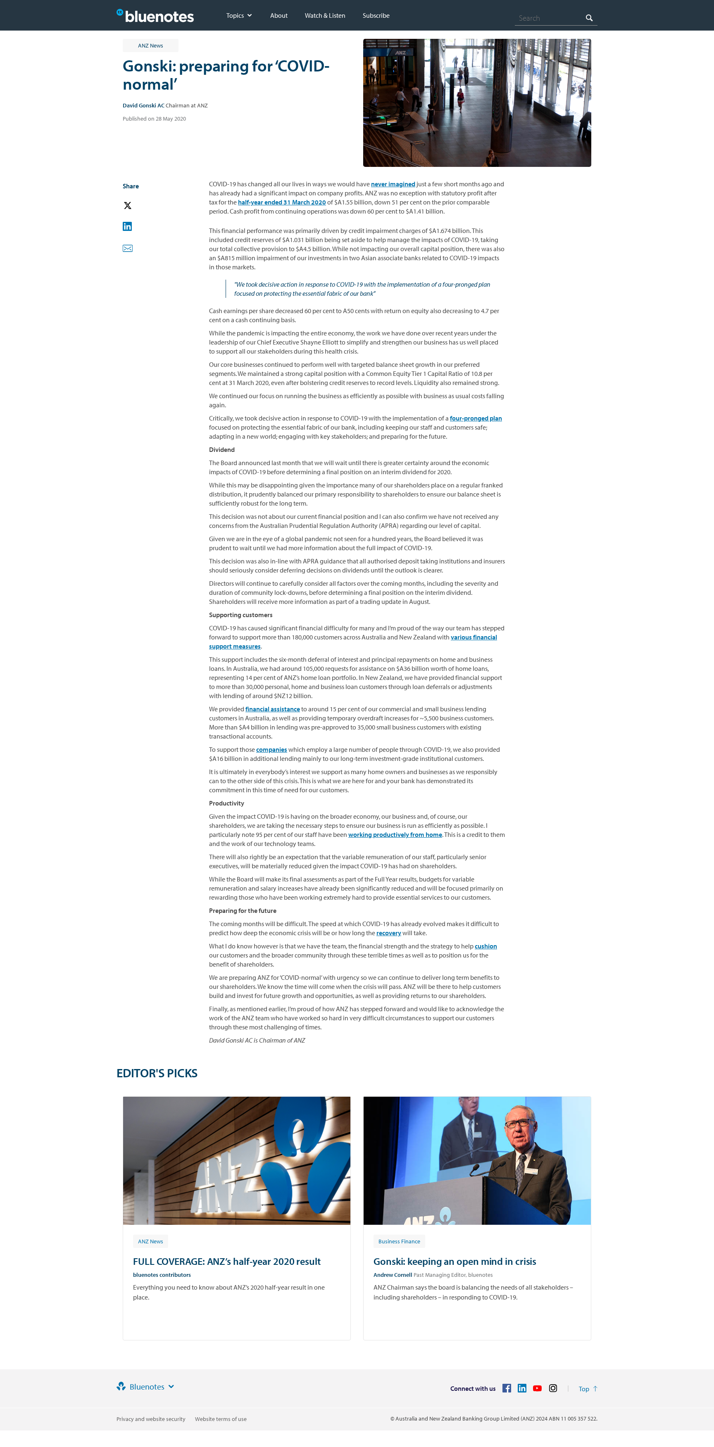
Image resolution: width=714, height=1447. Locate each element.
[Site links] (171, 1386)
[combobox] (556, 18)
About (279, 15)
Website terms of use (221, 1419)
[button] (139, 205)
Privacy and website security (151, 1419)
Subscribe (376, 15)
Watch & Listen (325, 15)
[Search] (589, 17)
